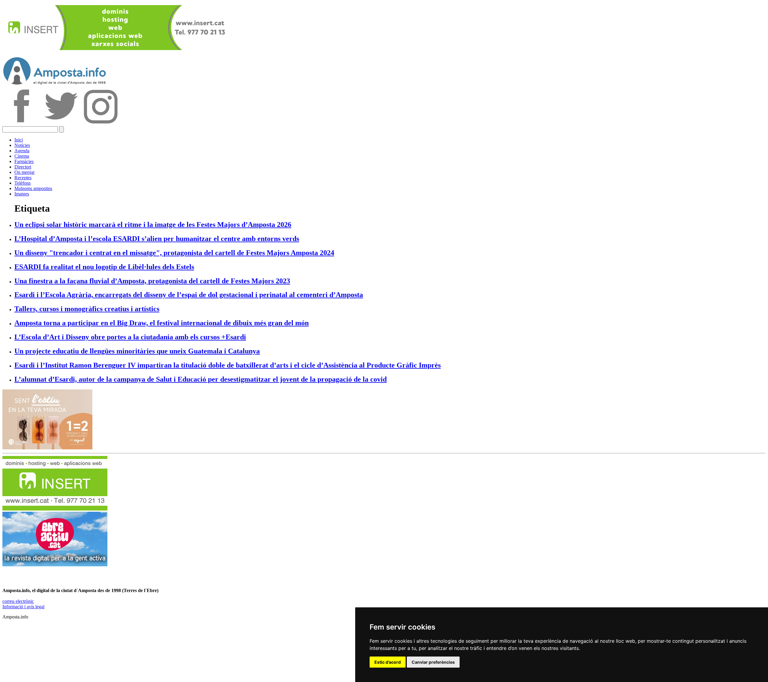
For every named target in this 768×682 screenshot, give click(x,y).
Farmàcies (24, 161)
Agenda (21, 150)
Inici (18, 139)
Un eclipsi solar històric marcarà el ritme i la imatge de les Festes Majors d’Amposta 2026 (152, 224)
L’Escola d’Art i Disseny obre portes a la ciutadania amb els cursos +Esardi (130, 337)
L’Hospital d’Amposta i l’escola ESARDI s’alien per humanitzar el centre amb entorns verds (156, 239)
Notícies (22, 145)
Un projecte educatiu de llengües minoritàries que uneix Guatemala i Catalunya (137, 351)
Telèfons (22, 183)
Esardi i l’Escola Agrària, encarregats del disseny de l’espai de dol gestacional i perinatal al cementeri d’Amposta (188, 295)
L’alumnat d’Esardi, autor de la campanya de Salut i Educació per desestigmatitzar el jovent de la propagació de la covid (200, 379)
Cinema (21, 156)
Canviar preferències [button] (433, 662)
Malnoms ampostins (33, 188)
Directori (22, 166)
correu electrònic (18, 601)
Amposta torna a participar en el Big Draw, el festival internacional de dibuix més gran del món (161, 323)
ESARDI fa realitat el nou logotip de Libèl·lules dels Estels (104, 267)
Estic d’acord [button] (387, 662)
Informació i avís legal (23, 606)
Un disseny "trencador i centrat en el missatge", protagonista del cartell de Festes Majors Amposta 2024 (174, 253)
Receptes (23, 177)
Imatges (21, 193)
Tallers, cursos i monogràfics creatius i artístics (86, 309)
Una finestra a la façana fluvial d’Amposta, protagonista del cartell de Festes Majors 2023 (152, 281)
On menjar (24, 172)
